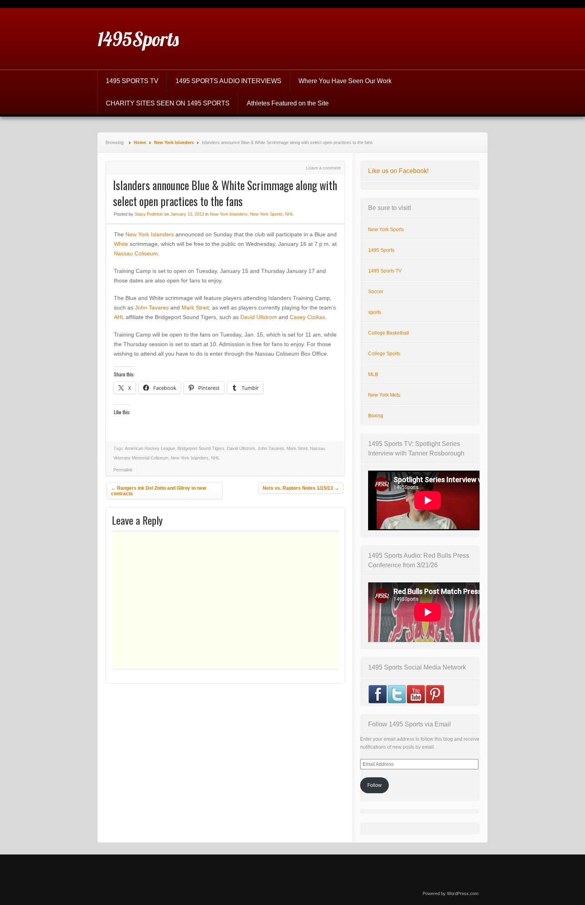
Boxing (375, 415)
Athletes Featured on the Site (288, 103)
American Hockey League (150, 448)
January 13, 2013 (187, 214)
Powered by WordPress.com (450, 893)
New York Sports (266, 214)
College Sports (384, 353)
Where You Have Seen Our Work (345, 81)
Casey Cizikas (307, 317)
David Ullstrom (258, 317)
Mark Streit (195, 307)
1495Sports (138, 39)
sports (374, 312)
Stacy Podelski (149, 214)
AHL (119, 317)
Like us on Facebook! (398, 170)
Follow (374, 785)
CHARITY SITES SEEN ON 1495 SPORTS (168, 103)
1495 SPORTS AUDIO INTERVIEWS (228, 81)
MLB (373, 374)
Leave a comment (323, 167)
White (121, 244)
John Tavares (152, 307)
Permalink (123, 469)
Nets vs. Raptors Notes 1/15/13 (301, 488)
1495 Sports (381, 250)
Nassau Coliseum (136, 253)
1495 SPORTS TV (132, 81)
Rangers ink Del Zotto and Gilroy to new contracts (158, 490)
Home (140, 142)
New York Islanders (174, 142)
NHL (289, 214)
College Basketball (388, 333)
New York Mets (384, 395)
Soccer (375, 291)
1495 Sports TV (385, 271)
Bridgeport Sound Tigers (200, 448)
